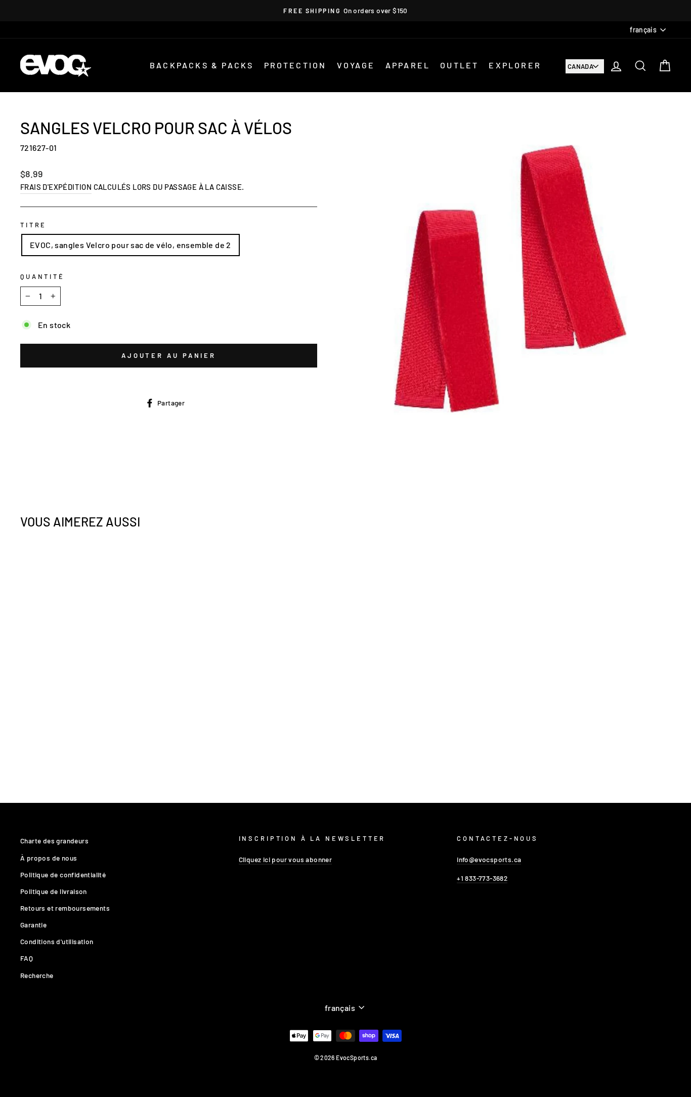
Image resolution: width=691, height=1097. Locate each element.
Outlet (459, 65)
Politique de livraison (53, 891)
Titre (33, 225)
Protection (295, 65)
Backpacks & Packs (201, 65)
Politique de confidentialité (63, 874)
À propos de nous (48, 858)
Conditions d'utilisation (57, 941)
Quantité (42, 276)
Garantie (33, 924)
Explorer (515, 65)
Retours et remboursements (65, 908)
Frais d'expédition (56, 186)
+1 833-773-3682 (482, 878)
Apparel (407, 65)
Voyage (356, 65)
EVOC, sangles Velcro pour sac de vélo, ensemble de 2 (130, 245)
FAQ (26, 958)
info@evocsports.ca (489, 859)
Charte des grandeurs (54, 840)
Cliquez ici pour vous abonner (285, 859)
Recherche (37, 975)
